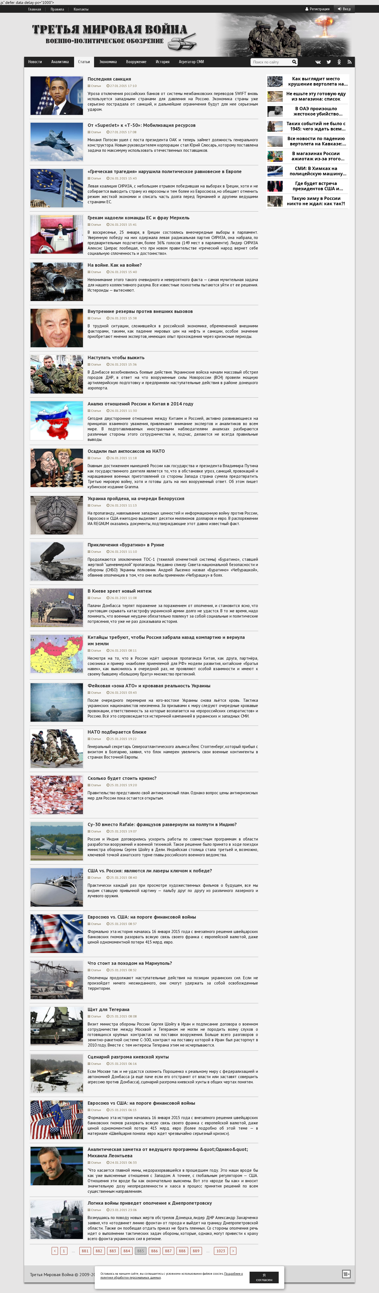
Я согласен (264, 1277)
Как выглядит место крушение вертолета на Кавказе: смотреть (316, 81)
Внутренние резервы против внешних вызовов (140, 311)
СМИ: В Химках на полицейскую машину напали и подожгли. (316, 171)
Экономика (108, 62)
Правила (57, 9)
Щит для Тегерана (108, 1009)
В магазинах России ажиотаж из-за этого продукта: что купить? (316, 156)
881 (85, 1250)
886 (154, 1250)
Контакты (81, 9)
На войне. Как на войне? (115, 265)
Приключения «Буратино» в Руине (126, 544)
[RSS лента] (349, 62)
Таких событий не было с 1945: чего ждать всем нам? (316, 126)
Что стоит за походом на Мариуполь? (130, 963)
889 (196, 1250)
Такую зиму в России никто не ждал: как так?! (316, 201)
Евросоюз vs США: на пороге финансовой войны (141, 1103)
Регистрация (320, 9)
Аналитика (60, 62)
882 (99, 1250)
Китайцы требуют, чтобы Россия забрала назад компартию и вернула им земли (166, 640)
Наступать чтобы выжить (116, 357)
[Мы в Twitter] (328, 62)
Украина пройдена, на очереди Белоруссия (136, 498)
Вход (347, 9)
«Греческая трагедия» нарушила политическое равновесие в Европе (165, 171)
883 (113, 1250)
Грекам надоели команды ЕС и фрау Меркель (139, 217)
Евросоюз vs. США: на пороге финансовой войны (142, 917)
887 (168, 1250)
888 (182, 1250)
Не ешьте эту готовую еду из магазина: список (316, 96)
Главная (34, 9)
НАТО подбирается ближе (117, 732)
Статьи (84, 62)
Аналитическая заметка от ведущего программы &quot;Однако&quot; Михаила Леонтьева (168, 1152)
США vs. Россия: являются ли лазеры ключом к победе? (150, 870)
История (163, 62)
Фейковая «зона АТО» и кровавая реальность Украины (149, 685)
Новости (35, 62)
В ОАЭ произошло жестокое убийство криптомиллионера (316, 111)
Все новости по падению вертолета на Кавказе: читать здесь (316, 141)
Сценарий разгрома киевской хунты (128, 1056)
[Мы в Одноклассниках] (339, 62)
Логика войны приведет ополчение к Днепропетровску (150, 1203)
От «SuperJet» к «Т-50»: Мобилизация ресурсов (142, 125)
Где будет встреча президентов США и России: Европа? (316, 186)
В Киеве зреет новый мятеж (120, 591)
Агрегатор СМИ (191, 62)
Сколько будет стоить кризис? (122, 778)
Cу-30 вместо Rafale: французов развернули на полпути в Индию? (162, 824)
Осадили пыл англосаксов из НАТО (126, 451)
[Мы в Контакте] (318, 62)
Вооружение (136, 62)
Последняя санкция (109, 79)
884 (126, 1250)
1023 (220, 1250)
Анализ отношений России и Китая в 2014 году (140, 403)
